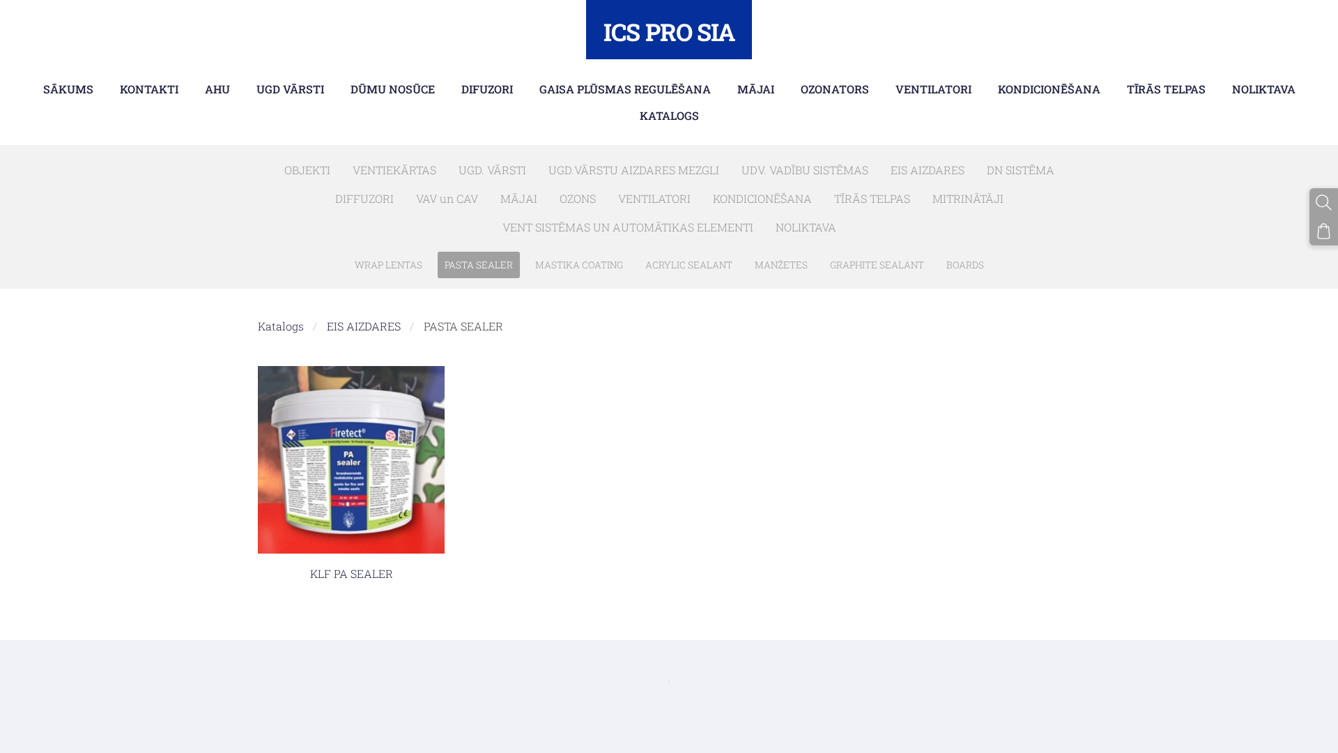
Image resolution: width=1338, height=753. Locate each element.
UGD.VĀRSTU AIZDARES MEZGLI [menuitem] (633, 169)
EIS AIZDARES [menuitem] (927, 169)
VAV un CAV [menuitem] (447, 198)
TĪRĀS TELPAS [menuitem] (1166, 89)
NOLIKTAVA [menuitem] (1263, 89)
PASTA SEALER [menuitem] (479, 265)
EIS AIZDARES (364, 326)
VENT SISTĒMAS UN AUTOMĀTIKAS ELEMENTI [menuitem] (627, 227)
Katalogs (281, 326)
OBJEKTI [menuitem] (307, 169)
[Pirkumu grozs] (1323, 231)
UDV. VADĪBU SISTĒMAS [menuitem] (804, 169)
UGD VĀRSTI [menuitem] (290, 89)
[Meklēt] (1323, 202)
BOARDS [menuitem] (965, 265)
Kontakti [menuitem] (149, 89)
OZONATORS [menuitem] (835, 89)
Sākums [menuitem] (68, 89)
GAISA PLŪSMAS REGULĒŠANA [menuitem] (625, 89)
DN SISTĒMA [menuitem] (1020, 169)
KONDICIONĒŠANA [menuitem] (1049, 89)
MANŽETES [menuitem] (781, 265)
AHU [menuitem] (217, 89)
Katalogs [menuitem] (669, 115)
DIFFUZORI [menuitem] (364, 198)
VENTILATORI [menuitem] (933, 89)
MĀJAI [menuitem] (755, 89)
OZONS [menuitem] (578, 198)
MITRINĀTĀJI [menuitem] (968, 198)
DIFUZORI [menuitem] (487, 89)
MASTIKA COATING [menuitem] (579, 265)
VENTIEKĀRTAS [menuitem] (394, 169)
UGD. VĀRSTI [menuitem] (492, 169)
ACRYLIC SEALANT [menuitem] (688, 265)
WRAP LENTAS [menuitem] (388, 265)
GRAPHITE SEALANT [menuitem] (877, 265)
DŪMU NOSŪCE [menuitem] (393, 89)
